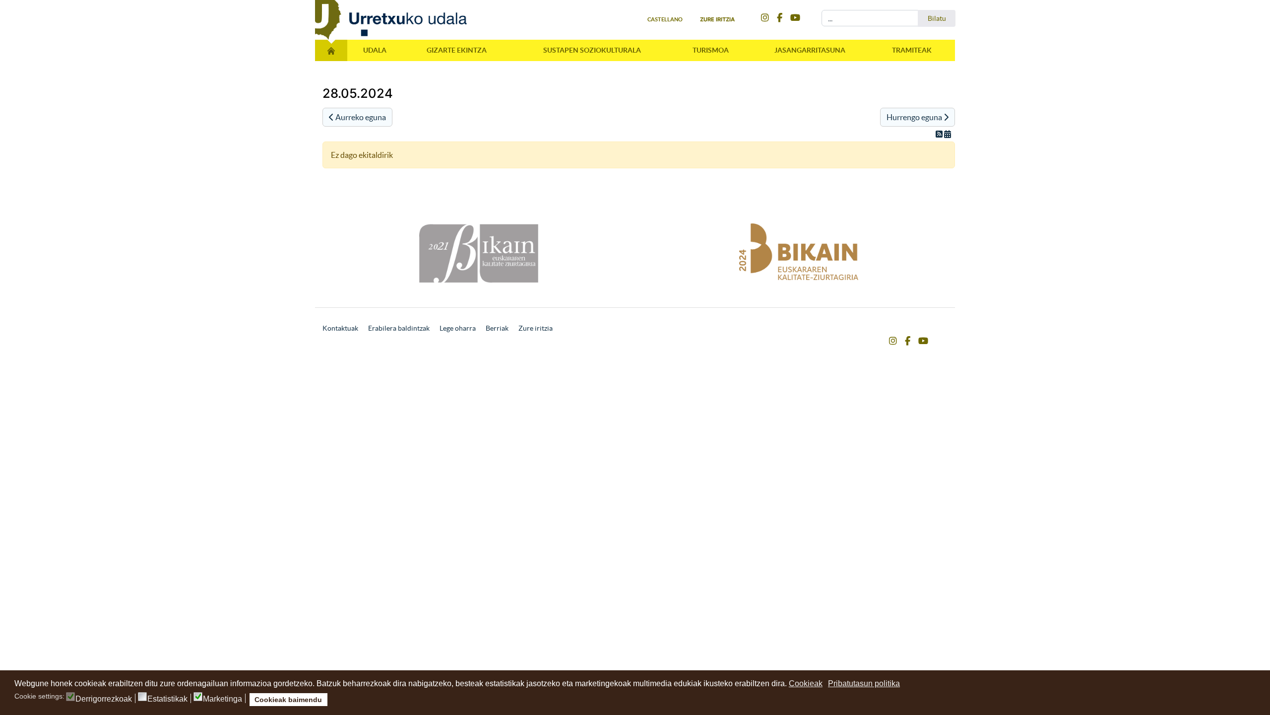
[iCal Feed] (947, 134)
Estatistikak (167, 699)
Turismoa (711, 50)
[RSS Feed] (940, 134)
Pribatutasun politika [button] (864, 683)
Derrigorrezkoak (103, 699)
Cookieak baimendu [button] (288, 700)
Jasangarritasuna (809, 50)
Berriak (497, 328)
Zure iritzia (717, 19)
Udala (374, 50)
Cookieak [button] (806, 683)
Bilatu (937, 18)
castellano (665, 19)
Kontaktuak (340, 328)
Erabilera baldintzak (399, 328)
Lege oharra (458, 328)
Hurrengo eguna (915, 117)
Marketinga (222, 699)
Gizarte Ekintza (457, 50)
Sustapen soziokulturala (592, 50)
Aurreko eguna (360, 117)
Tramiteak (912, 50)
